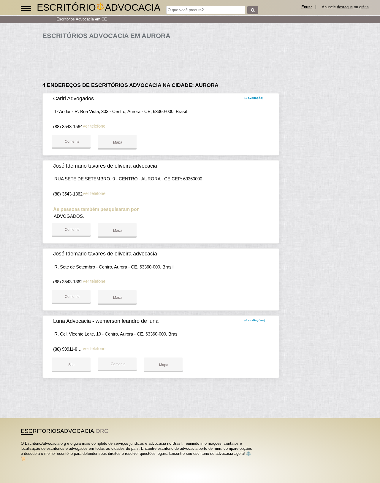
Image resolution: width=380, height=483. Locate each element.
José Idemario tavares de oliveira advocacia (105, 166)
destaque (345, 7)
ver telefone (94, 125)
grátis (364, 7)
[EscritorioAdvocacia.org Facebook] (22, 464)
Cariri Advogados (73, 98)
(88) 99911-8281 (68, 349)
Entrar (306, 7)
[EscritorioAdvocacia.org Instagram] (27, 464)
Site (71, 365)
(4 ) (254, 320)
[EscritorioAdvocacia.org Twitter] (24, 464)
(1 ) (253, 97)
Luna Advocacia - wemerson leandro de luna (106, 321)
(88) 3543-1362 (68, 193)
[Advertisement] (162, 58)
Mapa (117, 142)
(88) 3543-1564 (68, 126)
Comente (72, 141)
